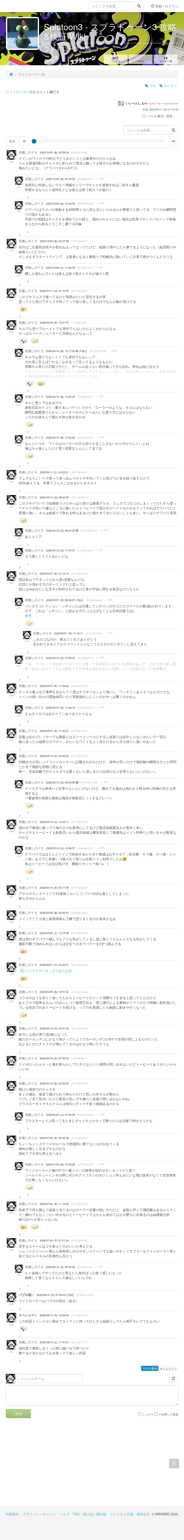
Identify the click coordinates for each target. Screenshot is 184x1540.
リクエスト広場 (121, 1514)
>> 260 (100, 1164)
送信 (18, 1413)
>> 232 (113, 350)
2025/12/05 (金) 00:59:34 (54, 152)
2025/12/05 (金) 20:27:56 (54, 241)
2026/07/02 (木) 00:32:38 (54, 1138)
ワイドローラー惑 (19, 91)
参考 (28, 615)
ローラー (170, 85)
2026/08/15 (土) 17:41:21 (54, 1342)
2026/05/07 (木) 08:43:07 (61, 600)
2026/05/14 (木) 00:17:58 (54, 887)
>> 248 (100, 847)
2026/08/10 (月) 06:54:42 (60, 1267)
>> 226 (100, 178)
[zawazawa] (25, 6)
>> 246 (104, 782)
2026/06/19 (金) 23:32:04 (54, 1083)
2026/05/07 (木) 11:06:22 (54, 686)
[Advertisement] (49, 1465)
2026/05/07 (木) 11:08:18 (60, 707)
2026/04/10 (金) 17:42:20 (60, 437)
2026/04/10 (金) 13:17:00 (61, 351)
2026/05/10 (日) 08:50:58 (61, 782)
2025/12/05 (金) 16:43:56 (60, 203)
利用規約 (12, 1514)
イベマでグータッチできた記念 (48, 970)
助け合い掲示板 (94, 1514)
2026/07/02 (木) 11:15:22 (54, 1204)
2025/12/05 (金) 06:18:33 (60, 179)
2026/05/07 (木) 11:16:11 (68, 633)
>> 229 (99, 267)
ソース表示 (155, 116)
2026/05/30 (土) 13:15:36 (54, 933)
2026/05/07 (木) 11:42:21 (54, 731)
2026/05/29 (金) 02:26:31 (54, 912)
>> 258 (100, 1114)
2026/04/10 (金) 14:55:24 (60, 396)
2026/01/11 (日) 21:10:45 (54, 291)
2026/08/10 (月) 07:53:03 (51, 1295)
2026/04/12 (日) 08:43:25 (61, 530)
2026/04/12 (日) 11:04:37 (60, 550)
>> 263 (99, 1266)
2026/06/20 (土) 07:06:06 (60, 1114)
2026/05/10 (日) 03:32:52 (54, 756)
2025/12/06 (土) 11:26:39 (60, 267)
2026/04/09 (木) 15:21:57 (54, 322)
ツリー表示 (150, 1368)
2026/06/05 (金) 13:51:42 (54, 992)
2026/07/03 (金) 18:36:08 (60, 1164)
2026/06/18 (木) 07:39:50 (54, 1058)
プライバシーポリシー (39, 1514)
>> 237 (104, 530)
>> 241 (109, 633)
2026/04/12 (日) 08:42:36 (54, 497)
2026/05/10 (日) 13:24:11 (54, 822)
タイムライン (168, 1368)
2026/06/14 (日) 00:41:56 (54, 1028)
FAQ (76, 1514)
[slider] (34, 141)
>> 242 (101, 707)
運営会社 (143, 1514)
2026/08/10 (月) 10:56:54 (54, 1315)
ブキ (152, 85)
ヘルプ (64, 1514)
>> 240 (109, 599)
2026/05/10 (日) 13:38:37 (60, 848)
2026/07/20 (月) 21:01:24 (54, 1240)
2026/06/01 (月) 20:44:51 (54, 965)
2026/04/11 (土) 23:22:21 (54, 472)
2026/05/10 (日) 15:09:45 (60, 658)
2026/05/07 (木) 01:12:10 (54, 573)
